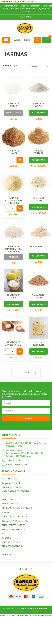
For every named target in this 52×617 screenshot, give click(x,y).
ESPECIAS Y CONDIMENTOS (15, 520)
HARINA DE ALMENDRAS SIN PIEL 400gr (13, 200)
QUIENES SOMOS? (10, 478)
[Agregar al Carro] (20, 160)
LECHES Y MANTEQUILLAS (14, 529)
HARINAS (6, 512)
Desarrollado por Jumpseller (25, 611)
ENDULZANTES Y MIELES (13, 525)
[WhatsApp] (30, 569)
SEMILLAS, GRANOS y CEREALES (17, 508)
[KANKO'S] (24, 28)
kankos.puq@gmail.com (16, 464)
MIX (4, 533)
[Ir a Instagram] (25, 569)
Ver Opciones (38, 112)
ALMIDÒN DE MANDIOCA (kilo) (13, 343)
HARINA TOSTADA (38, 152)
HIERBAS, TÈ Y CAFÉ (11, 542)
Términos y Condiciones (13, 487)
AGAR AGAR (38, 345)
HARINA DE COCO (38, 246)
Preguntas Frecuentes (12, 483)
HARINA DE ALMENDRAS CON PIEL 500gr (13, 249)
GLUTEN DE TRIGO (38, 199)
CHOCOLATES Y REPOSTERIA (15, 516)
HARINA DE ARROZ (13, 104)
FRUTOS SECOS (9, 499)
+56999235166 (13, 460)
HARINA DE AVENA (38, 104)
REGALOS (6, 538)
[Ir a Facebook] (21, 569)
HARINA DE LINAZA (13, 152)
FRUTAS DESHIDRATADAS (14, 503)
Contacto (6, 554)
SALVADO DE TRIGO (38, 296)
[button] (27, 17)
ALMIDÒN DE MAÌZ (13, 296)
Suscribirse (26, 418)
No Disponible (13, 112)
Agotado (13, 257)
